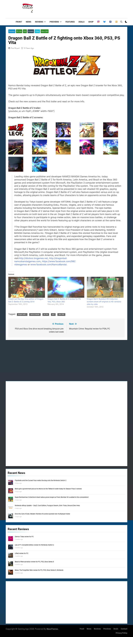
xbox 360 (61, 314)
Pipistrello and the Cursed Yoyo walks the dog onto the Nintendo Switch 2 (40, 480)
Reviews (39, 22)
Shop (91, 22)
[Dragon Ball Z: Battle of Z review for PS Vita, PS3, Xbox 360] (66, 287)
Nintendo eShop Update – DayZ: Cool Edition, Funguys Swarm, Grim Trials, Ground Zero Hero (47, 505)
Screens (30, 31)
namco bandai (34, 314)
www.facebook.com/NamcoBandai (48, 264)
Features (70, 22)
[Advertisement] (80, 8)
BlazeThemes (52, 629)
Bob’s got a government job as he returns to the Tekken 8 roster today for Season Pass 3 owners (48, 489)
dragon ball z (22, 314)
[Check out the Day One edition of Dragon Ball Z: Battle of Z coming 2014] (26, 287)
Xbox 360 (44, 31)
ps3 (53, 314)
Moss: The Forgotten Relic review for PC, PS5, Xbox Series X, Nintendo (39, 570)
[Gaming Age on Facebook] (110, 21)
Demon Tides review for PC (24, 537)
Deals (81, 22)
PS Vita (19, 31)
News (28, 22)
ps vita (46, 314)
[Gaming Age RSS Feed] (116, 21)
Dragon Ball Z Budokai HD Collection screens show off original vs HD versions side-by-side (104, 301)
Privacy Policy (121, 633)
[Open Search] (121, 22)
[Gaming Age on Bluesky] (104, 21)
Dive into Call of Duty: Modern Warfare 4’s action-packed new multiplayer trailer (42, 514)
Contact (124, 629)
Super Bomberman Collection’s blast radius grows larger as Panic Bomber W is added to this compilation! (52, 497)
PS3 (25, 31)
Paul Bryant (15, 48)
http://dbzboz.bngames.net (33, 258)
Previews (54, 22)
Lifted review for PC (21, 553)
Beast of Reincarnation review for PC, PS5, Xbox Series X (34, 562)
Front (19, 22)
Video (37, 31)
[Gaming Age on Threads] (98, 21)
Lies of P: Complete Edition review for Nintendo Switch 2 (34, 545)
